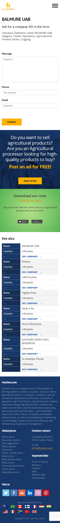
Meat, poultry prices (12, 459)
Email (5, 100)
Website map (38, 474)
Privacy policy (38, 477)
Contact (36, 468)
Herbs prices (8, 456)
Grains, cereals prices (12, 452)
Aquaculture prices (11, 440)
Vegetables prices (10, 472)
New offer (30, 180)
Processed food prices (13, 465)
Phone (5, 87)
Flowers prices (9, 446)
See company (32, 256)
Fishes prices (8, 436)
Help (34, 471)
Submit (11, 122)
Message (7, 53)
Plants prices (8, 462)
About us (36, 464)
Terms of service (40, 461)
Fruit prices (7, 449)
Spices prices (8, 468)
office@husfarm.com (42, 448)
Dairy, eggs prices (10, 443)
